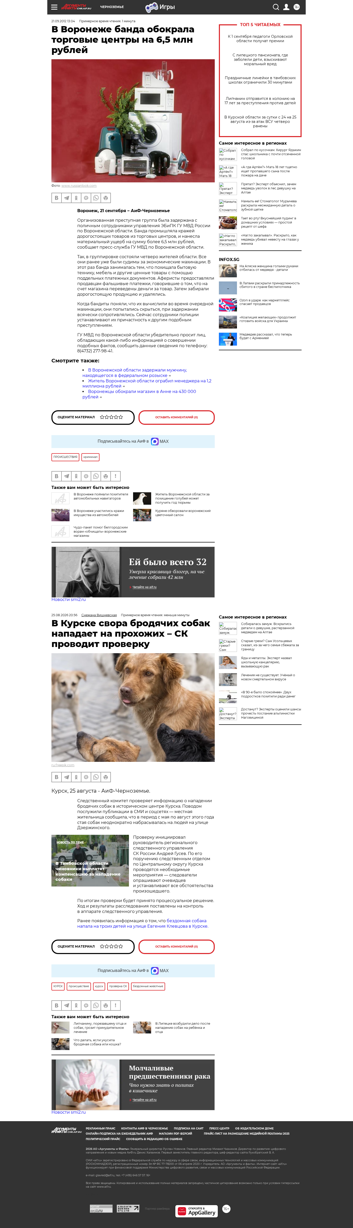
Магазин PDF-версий (175, 1133)
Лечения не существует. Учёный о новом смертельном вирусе (268, 677)
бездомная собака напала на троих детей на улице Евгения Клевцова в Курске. (142, 923)
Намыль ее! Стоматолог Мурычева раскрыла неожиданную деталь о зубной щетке (269, 205)
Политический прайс (103, 1139)
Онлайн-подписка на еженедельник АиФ (119, 1133)
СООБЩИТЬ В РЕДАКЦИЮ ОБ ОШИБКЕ (154, 1139)
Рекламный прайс (100, 1128)
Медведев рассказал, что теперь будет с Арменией (266, 336)
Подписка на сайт (188, 1128)
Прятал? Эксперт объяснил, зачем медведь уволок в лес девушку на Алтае (268, 188)
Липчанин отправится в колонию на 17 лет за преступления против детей (260, 100)
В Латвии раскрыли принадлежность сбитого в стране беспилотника (270, 285)
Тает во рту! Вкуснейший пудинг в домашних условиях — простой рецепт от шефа (268, 222)
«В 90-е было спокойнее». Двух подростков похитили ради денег (268, 694)
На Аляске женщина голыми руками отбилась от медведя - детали (269, 268)
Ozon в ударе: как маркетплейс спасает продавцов (265, 302)
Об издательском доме (254, 1128)
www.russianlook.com (79, 186)
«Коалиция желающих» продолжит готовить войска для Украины (268, 319)
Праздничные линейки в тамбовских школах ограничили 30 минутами (260, 80)
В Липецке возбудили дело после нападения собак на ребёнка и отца (182, 1028)
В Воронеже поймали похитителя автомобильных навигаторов (101, 496)
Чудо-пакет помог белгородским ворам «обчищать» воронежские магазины (101, 531)
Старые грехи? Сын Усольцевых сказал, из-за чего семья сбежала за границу (270, 645)
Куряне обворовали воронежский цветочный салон (183, 513)
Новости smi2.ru (68, 599)
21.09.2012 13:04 (63, 21)
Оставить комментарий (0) (176, 417)
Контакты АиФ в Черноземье (144, 1128)
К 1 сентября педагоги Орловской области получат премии (260, 38)
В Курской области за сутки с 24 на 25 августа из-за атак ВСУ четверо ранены (260, 121)
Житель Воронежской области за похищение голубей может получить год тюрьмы (182, 498)
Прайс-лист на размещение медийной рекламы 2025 (246, 1133)
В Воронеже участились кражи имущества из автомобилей (99, 513)
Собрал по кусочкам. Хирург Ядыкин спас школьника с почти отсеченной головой (271, 154)
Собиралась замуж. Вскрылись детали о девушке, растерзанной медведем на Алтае (267, 628)
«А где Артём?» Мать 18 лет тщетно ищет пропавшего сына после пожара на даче (269, 171)
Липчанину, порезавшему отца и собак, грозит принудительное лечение (100, 1028)
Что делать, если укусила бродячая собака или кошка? (97, 1042)
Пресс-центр (219, 1128)
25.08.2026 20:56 (64, 615)
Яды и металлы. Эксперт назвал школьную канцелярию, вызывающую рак (266, 662)
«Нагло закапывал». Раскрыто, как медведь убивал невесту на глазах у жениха (270, 239)
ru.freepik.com (62, 765)
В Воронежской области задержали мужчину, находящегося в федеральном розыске (134, 373)
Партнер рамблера (157, 1208)
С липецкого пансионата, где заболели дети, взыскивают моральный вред (260, 59)
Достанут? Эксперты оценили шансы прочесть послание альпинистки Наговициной (271, 713)
